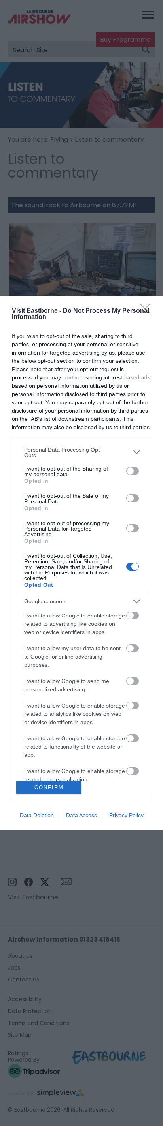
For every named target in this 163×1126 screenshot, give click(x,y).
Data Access (81, 815)
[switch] (132, 471)
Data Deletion (37, 815)
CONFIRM (49, 787)
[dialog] (81, 563)
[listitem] (81, 452)
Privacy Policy (126, 815)
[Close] (147, 311)
